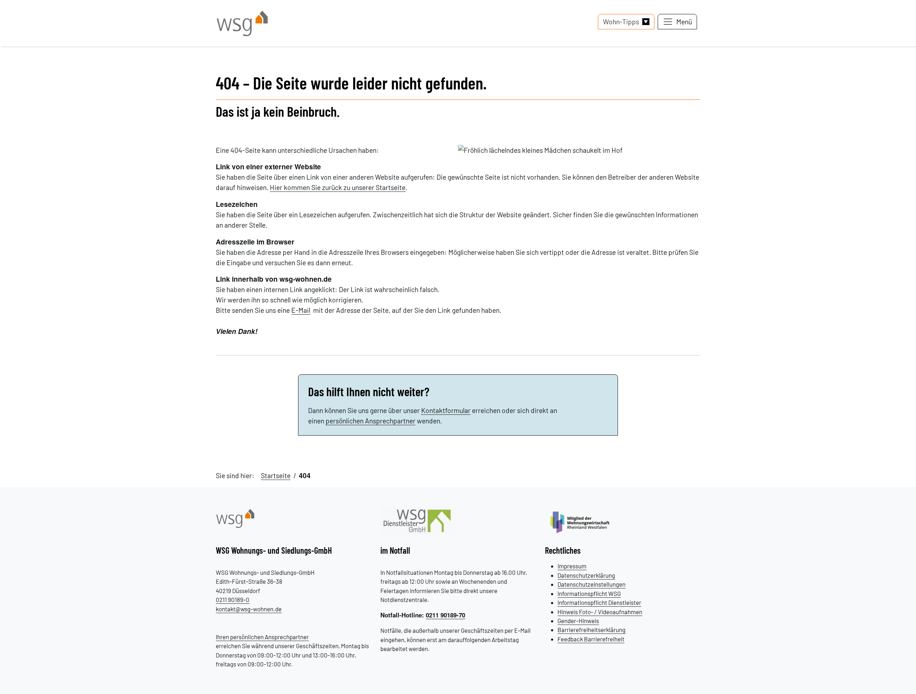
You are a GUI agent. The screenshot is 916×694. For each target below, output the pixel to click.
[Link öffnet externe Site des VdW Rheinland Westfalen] (584, 521)
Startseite (276, 475)
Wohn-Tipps (621, 22)
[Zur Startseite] (235, 517)
